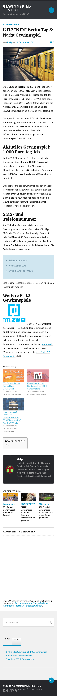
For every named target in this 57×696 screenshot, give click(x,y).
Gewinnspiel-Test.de (17, 8)
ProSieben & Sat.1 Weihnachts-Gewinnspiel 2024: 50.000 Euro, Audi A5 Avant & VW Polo (12, 417)
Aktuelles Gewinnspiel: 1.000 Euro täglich (27, 651)
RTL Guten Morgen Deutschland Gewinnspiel (11, 386)
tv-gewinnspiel (12, 24)
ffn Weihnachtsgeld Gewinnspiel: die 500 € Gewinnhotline (37, 386)
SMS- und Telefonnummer (20, 655)
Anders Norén (22, 689)
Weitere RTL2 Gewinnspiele (21, 659)
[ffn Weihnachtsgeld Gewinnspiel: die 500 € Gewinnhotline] (38, 375)
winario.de (47, 344)
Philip (10, 42)
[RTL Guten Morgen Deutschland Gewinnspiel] (13, 375)
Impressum (36, 689)
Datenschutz (10, 691)
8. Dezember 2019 (25, 42)
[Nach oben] (51, 680)
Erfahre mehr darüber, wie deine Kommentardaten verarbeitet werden (25, 604)
